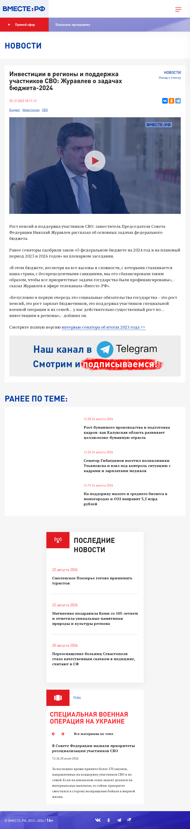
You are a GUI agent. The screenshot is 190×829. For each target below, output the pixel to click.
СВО (45, 110)
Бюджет (14, 110)
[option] (95, 771)
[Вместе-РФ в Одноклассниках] (108, 820)
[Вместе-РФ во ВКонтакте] (98, 820)
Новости (172, 72)
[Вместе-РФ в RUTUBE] (129, 820)
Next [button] (62, 733)
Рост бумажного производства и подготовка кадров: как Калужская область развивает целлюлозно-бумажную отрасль (127, 432)
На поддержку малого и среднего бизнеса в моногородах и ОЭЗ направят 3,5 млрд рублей (125, 498)
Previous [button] (53, 733)
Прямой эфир (25, 24)
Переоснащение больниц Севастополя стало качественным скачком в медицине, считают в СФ (93, 658)
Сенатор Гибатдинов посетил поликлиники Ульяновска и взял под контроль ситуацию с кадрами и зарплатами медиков (127, 465)
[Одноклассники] (171, 101)
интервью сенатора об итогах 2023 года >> (103, 327)
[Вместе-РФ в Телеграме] (119, 820)
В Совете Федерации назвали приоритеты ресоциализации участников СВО (93, 748)
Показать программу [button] (73, 24)
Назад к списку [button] (170, 77)
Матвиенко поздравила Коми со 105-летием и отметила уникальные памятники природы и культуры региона (95, 618)
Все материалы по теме (93, 733)
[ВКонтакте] (165, 101)
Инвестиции (31, 110)
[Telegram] (178, 101)
